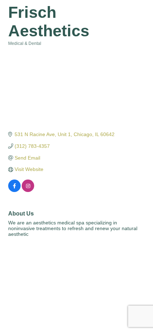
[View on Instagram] (28, 190)
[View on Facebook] (14, 190)
